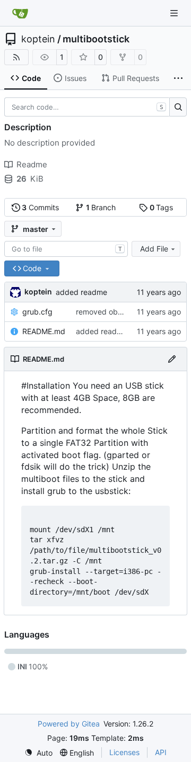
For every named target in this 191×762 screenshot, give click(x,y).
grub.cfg (37, 311)
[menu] (38, 752)
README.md (43, 331)
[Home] (20, 13)
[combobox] (66, 249)
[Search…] (178, 106)
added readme (81, 292)
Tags (161, 207)
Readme (31, 164)
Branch (101, 207)
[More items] (178, 78)
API (161, 752)
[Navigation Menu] (175, 13)
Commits (40, 207)
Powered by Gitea (69, 723)
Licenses (124, 752)
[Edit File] (171, 359)
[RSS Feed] (16, 57)
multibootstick (96, 39)
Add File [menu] (154, 248)
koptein (38, 39)
